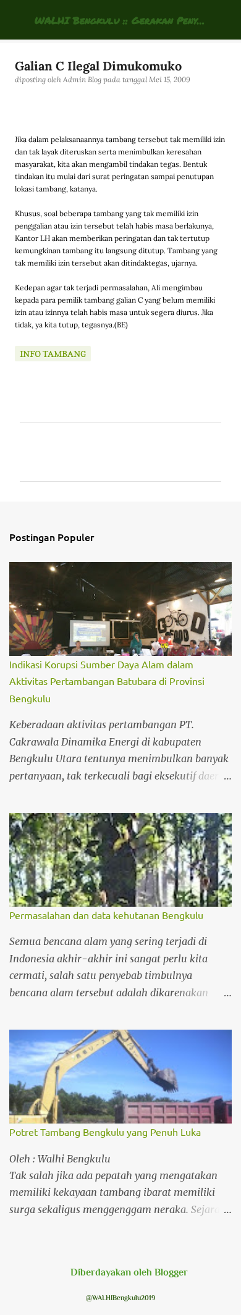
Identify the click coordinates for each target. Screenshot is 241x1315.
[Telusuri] (223, 20)
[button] (22, 105)
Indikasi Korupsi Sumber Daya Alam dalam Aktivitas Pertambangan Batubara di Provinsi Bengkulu (107, 681)
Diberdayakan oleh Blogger (128, 1272)
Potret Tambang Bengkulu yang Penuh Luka (105, 1131)
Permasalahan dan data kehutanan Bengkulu (106, 915)
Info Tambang (53, 353)
